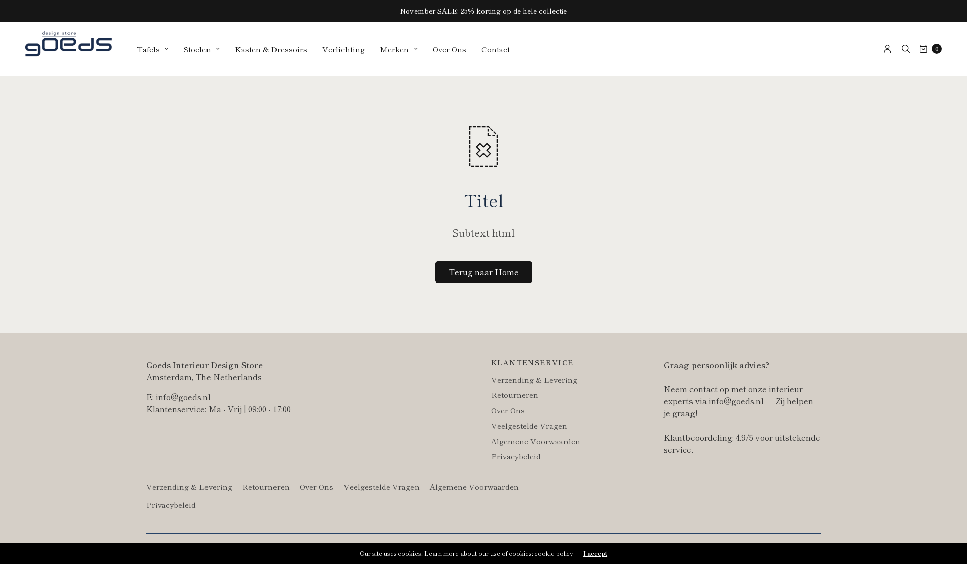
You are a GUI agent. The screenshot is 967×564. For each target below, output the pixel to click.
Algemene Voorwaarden (535, 441)
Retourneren (514, 394)
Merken (394, 49)
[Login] (887, 48)
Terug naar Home (484, 272)
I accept (595, 553)
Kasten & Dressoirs (271, 49)
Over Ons (449, 49)
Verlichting (343, 49)
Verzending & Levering (534, 379)
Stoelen (197, 49)
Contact (495, 49)
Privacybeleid (516, 456)
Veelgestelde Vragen (529, 425)
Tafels (148, 49)
